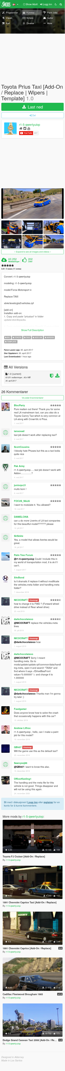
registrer (48, 802)
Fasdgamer (20, 709)
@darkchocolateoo (25, 642)
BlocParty (19, 405)
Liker (30, 262)
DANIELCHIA (21, 516)
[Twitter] (24, 128)
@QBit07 (19, 766)
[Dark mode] (55, 4)
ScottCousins (21, 446)
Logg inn (32, 802)
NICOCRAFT (21, 600)
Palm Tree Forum (23, 555)
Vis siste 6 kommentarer (32, 397)
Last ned (35, 107)
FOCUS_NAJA (22, 501)
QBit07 (18, 747)
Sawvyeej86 (20, 763)
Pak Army (19, 466)
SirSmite (18, 535)
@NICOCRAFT (22, 623)
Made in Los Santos (11, 1060)
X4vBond (19, 577)
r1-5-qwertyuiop (29, 124)
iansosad (19, 431)
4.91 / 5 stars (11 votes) (11, 269)
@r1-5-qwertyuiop (24, 558)
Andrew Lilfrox (22, 728)
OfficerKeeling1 (22, 778)
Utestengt (33, 600)
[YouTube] (28, 128)
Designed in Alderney (12, 1057)
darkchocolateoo (23, 619)
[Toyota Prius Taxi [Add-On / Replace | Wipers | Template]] (32, 203)
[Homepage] (21, 128)
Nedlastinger (13, 262)
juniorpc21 (20, 485)
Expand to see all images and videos (32, 251)
